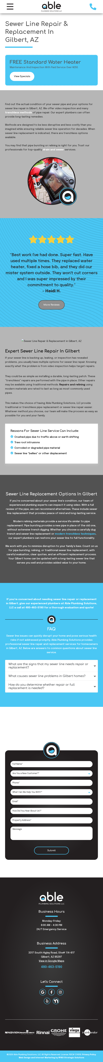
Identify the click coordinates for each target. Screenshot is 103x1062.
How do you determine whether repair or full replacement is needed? (41, 686)
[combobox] (51, 773)
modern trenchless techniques (75, 534)
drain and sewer (53, 149)
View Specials (22, 76)
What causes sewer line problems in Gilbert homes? (46, 676)
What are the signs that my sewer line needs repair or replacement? (48, 666)
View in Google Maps (51, 961)
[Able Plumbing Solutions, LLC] (51, 6)
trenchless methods (18, 112)
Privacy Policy (89, 1055)
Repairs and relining (72, 384)
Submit (51, 850)
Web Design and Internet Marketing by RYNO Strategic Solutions (51, 1058)
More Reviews (51, 305)
